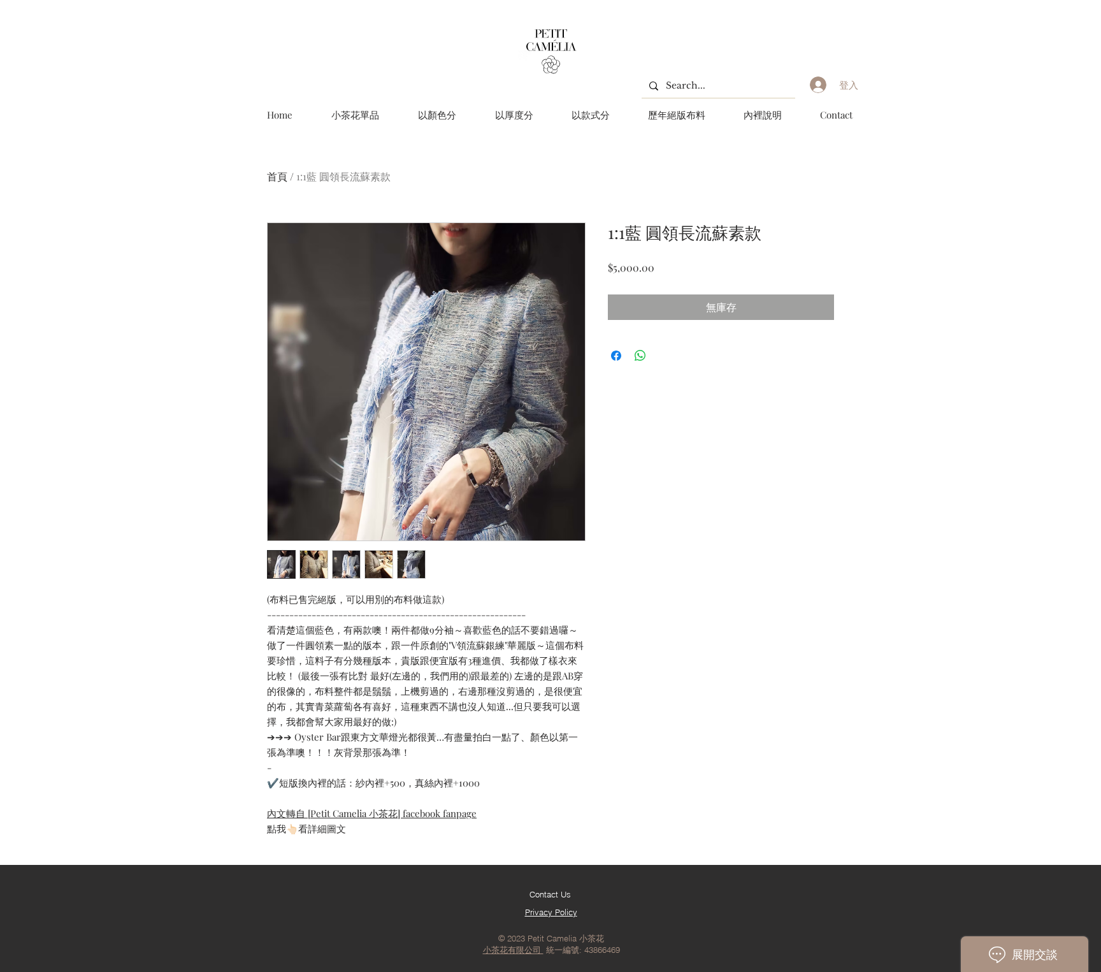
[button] (436, 115)
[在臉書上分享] (616, 355)
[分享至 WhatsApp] (640, 355)
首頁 (277, 176)
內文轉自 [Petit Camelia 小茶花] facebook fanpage (372, 813)
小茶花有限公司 (513, 950)
